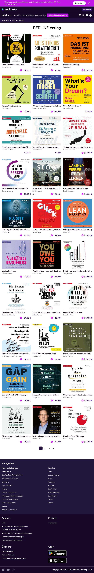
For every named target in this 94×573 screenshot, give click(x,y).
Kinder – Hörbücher (9, 510)
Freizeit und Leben (9, 492)
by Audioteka (7, 485)
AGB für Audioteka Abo (11, 530)
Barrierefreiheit (8, 551)
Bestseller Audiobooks (12, 475)
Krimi (50, 471)
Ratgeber (51, 482)
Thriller (50, 499)
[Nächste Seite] (53, 448)
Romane (51, 485)
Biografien (6, 482)
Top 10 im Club (40, 15)
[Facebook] (3, 569)
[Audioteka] (9, 10)
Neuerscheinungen (10, 468)
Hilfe (4, 523)
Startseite (5, 20)
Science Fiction (53, 492)
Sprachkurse (52, 496)
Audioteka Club (8, 555)
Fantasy (5, 489)
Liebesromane (53, 475)
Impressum (52, 523)
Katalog (6, 15)
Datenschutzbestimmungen (13, 537)
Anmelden (87, 9)
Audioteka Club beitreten (57, 15)
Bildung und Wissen (10, 478)
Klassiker (51, 468)
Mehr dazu (79, 3)
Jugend (4, 506)
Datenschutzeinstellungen (12, 540)
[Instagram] (13, 569)
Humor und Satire (9, 503)
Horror (50, 503)
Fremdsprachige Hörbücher (12, 496)
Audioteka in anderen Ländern (14, 558)
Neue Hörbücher (28, 15)
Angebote (6, 471)
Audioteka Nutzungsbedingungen (15, 526)
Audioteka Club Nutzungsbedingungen (17, 533)
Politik (50, 478)
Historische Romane (10, 499)
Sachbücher (52, 489)
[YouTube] (8, 569)
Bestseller (17, 15)
